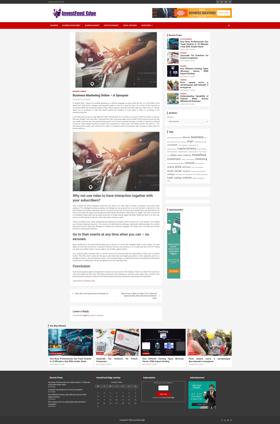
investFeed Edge (139, 420)
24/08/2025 (184, 104)
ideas (173, 155)
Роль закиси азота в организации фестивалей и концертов (194, 85)
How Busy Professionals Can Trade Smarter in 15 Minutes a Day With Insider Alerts (194, 44)
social (178, 170)
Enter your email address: (163, 390)
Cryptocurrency (111, 25)
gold (168, 155)
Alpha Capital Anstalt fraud (174, 137)
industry (187, 155)
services (186, 167)
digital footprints (182, 152)
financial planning (193, 152)
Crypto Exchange (201, 149)
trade (170, 177)
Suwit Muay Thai (180, 174)
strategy (171, 174)
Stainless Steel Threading (198, 171)
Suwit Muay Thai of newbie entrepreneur (197, 174)
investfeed (199, 155)
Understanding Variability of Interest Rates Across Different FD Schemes (194, 98)
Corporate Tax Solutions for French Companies (194, 56)
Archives (170, 117)
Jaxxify (183, 159)
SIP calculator (199, 167)
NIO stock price (200, 163)
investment (174, 159)
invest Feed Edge (168, 398)
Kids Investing (190, 159)
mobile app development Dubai (175, 163)
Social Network (130, 25)
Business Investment (71, 25)
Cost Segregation (183, 145)
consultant (172, 145)
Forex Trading (202, 152)
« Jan (97, 410)
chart (190, 141)
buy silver (183, 142)
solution (186, 171)
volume (187, 177)
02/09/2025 (184, 90)
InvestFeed (146, 25)
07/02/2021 (77, 99)
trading (177, 177)
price (178, 167)
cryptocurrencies (171, 149)
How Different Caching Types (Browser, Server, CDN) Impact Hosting (194, 71)
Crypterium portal (193, 145)
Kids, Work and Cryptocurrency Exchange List (91, 294)
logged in (85, 315)
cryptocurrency (186, 148)
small (170, 171)
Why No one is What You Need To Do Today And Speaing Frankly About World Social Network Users (139, 296)
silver (193, 167)
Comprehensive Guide (200, 142)
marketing (86, 281)
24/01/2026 (184, 49)
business (80, 281)
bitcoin (186, 137)
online (93, 281)
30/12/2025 (184, 61)
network (190, 162)
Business (54, 25)
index (180, 155)
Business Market (92, 25)
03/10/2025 (184, 76)
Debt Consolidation (172, 152)
